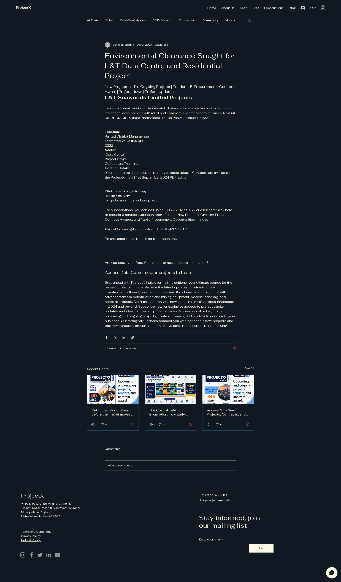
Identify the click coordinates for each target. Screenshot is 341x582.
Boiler (109, 20)
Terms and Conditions (36, 532)
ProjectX (23, 8)
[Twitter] (40, 554)
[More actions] (234, 45)
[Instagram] (22, 554)
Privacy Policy (31, 536)
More (229, 20)
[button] (323, 7)
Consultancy (210, 20)
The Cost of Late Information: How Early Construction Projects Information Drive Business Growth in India (170, 412)
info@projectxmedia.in (215, 500)
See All (249, 368)
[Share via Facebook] (106, 337)
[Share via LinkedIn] (124, 337)
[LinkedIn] (48, 554)
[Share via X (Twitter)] (115, 337)
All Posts (92, 20)
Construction (187, 20)
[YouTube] (57, 554)
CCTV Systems (162, 20)
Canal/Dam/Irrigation (133, 20)
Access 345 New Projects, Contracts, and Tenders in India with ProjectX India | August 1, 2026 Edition (227, 412)
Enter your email (210, 539)
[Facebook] (31, 554)
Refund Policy (31, 540)
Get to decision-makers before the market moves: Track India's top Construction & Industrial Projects (111, 412)
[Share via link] (132, 337)
